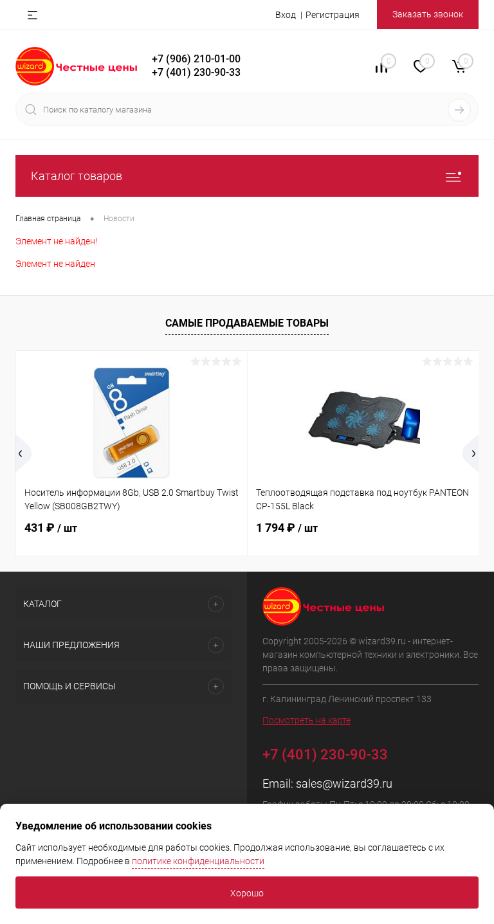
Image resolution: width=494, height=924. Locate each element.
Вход (285, 15)
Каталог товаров (76, 176)
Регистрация (333, 15)
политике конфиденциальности (198, 861)
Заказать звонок (427, 14)
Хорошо (247, 893)
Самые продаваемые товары (247, 323)
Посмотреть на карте (306, 720)
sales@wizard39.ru (344, 783)
